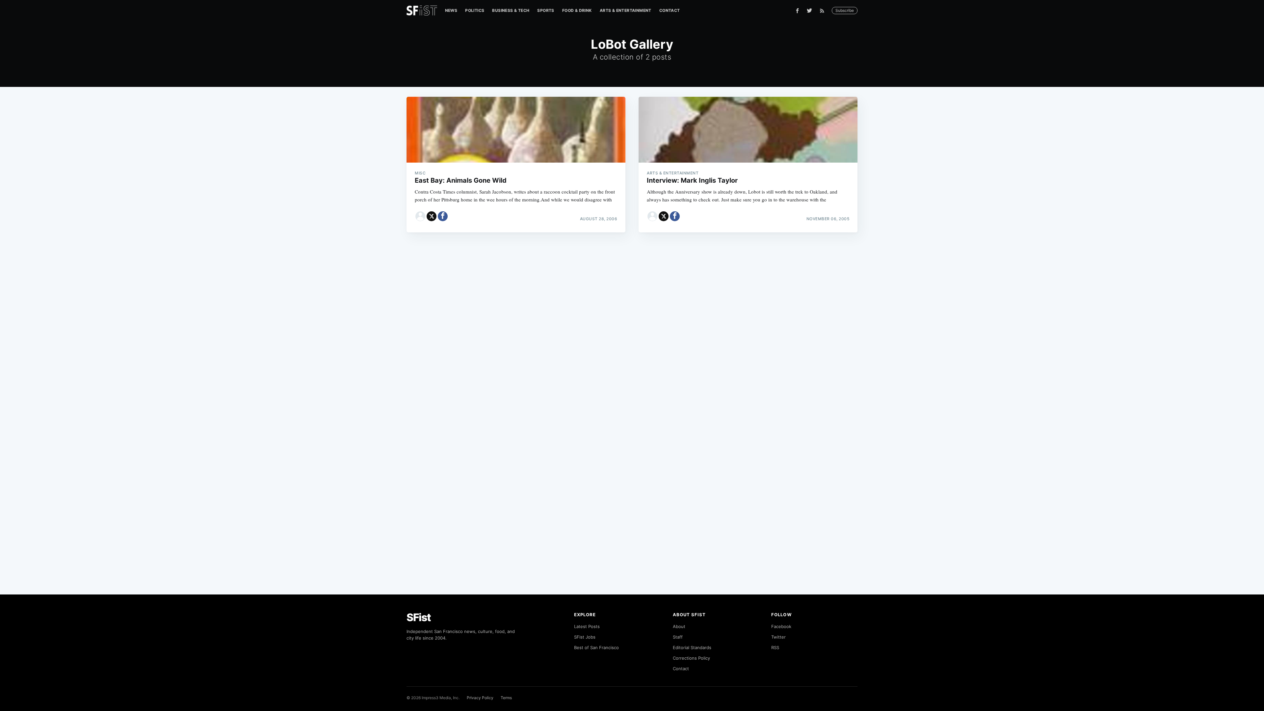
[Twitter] (809, 10)
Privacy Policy (480, 697)
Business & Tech (510, 10)
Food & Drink (577, 10)
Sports (545, 10)
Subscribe (844, 10)
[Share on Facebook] (442, 216)
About (679, 626)
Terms (506, 697)
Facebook (781, 626)
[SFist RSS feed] (824, 10)
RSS (775, 647)
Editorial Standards (692, 647)
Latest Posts (587, 626)
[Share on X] (431, 216)
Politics (474, 10)
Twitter (778, 637)
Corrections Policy (691, 658)
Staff (678, 637)
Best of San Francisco (596, 647)
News (451, 10)
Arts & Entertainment (625, 10)
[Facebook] (797, 10)
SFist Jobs (584, 637)
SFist (419, 617)
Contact (669, 10)
